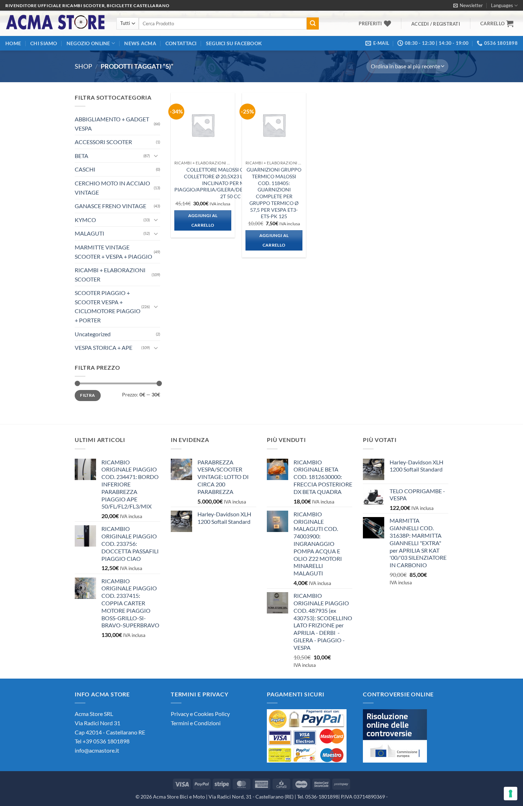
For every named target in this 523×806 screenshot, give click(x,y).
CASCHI (85, 169)
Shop (83, 66)
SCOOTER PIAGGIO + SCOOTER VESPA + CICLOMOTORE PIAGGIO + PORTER (108, 306)
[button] (468, 5)
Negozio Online (88, 43)
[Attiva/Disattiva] (156, 155)
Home (13, 43)
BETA (81, 155)
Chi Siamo (43, 43)
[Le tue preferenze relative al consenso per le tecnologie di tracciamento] (510, 793)
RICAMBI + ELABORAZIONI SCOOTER (110, 275)
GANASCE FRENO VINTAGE (110, 205)
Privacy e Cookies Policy (200, 713)
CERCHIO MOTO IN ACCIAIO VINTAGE (112, 188)
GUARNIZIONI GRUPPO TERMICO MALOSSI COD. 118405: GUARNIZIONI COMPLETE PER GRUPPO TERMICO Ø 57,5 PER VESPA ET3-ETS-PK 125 (274, 193)
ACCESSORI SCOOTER (103, 141)
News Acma (140, 43)
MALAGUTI (89, 233)
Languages (502, 5)
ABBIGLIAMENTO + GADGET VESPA (112, 124)
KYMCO (85, 219)
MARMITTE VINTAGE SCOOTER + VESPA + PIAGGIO (113, 252)
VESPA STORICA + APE (103, 347)
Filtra (87, 395)
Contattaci (181, 43)
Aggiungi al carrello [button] (203, 220)
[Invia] (313, 23)
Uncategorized (93, 334)
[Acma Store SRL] (55, 23)
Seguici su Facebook (234, 43)
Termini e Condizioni (196, 723)
